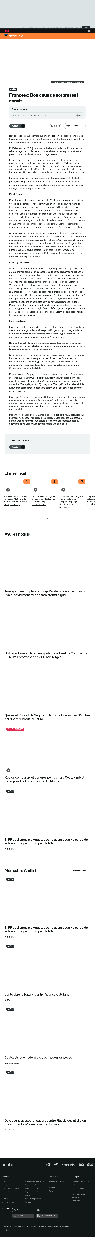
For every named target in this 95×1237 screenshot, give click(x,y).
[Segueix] (23, 126)
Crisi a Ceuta (33, 27)
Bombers (42, 27)
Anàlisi (15, 126)
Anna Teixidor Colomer (12, 1063)
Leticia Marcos (64, 507)
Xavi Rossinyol (15, 505)
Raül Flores (8, 1000)
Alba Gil (6, 505)
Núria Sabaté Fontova (39, 505)
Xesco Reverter (10, 1130)
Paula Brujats (9, 849)
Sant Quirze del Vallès (54, 27)
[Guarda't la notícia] (52, 126)
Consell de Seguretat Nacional (72, 27)
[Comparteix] (58, 126)
